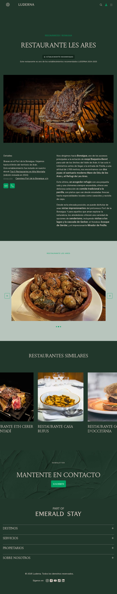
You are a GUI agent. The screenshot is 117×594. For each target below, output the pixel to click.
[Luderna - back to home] (20, 4)
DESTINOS (10, 528)
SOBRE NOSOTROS (16, 558)
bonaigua (67, 35)
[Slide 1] (56, 326)
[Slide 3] (60, 326)
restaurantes (52, 35)
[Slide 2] (58, 326)
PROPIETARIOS (13, 548)
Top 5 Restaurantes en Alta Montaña (27, 172)
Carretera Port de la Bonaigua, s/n (32, 179)
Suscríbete (58, 484)
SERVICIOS (10, 538)
